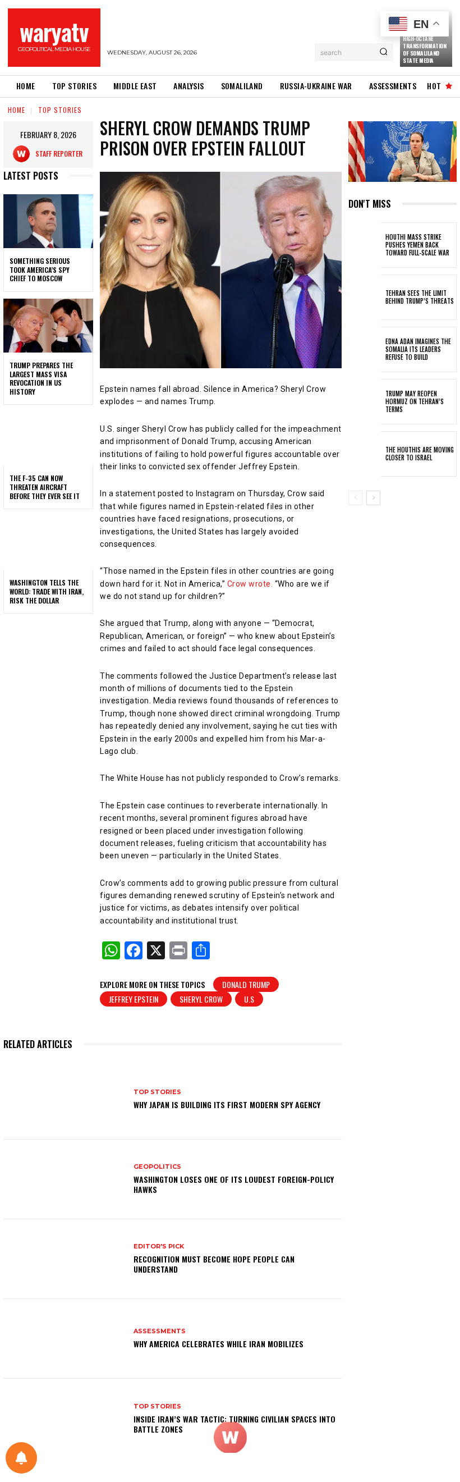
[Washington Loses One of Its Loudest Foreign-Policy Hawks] (64, 1179)
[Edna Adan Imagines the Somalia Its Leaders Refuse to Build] (364, 349)
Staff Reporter (58, 153)
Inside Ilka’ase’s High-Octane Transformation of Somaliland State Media (424, 46)
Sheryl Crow (201, 999)
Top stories (60, 110)
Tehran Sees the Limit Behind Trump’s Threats (419, 297)
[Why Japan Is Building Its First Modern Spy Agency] (64, 1099)
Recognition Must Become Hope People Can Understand (214, 1264)
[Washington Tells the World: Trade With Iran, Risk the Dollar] (48, 543)
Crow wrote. (249, 583)
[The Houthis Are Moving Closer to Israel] (364, 454)
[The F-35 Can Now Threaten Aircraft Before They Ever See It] (48, 438)
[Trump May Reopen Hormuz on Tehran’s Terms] (364, 401)
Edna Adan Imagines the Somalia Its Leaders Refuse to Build (418, 349)
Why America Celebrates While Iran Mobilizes (218, 1344)
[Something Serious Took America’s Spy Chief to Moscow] (48, 221)
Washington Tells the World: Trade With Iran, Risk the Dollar (47, 591)
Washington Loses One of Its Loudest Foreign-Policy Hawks (234, 1184)
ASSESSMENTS (160, 1331)
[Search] (383, 52)
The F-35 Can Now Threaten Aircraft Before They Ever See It (45, 486)
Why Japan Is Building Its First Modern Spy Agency (227, 1104)
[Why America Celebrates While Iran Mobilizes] (64, 1338)
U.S (249, 999)
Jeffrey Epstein (133, 999)
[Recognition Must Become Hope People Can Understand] (64, 1259)
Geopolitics (157, 1167)
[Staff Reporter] (24, 153)
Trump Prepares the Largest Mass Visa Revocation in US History (41, 378)
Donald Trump (246, 984)
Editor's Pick (159, 1246)
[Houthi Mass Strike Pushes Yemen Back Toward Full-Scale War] (364, 245)
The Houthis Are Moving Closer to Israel (419, 453)
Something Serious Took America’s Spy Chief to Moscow (40, 269)
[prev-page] (355, 498)
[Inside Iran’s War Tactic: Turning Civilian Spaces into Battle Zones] (64, 1418)
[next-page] (373, 498)
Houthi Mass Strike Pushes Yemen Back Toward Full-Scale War (417, 245)
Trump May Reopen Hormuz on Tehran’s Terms (414, 401)
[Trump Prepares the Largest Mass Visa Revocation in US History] (48, 326)
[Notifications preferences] (21, 1458)
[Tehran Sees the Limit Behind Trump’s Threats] (364, 297)
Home (16, 110)
